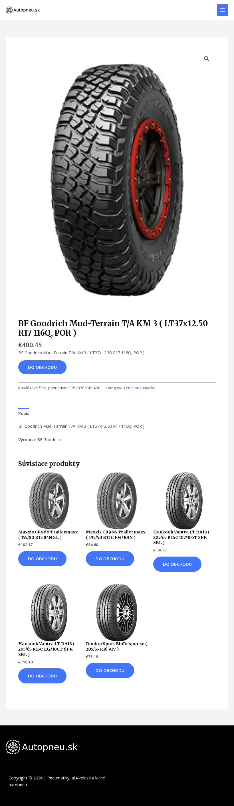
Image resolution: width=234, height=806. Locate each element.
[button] (206, 58)
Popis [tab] (23, 413)
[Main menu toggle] (222, 10)
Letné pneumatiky (139, 387)
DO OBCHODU (42, 367)
